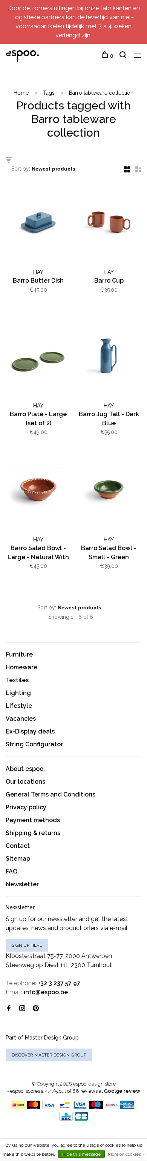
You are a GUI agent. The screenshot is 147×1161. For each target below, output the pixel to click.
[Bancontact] (65, 1107)
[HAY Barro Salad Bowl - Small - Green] (108, 491)
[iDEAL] (18, 1107)
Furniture (19, 654)
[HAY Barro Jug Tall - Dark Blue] (108, 357)
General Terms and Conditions (50, 794)
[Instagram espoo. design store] (22, 1008)
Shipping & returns (33, 833)
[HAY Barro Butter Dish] (38, 223)
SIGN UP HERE (27, 945)
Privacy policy (26, 807)
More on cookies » (126, 1154)
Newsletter (22, 884)
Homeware (21, 667)
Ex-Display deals (30, 731)
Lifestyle (19, 705)
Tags (49, 93)
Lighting (18, 693)
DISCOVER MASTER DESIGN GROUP (49, 1055)
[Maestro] (96, 1107)
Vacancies (21, 718)
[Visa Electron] (80, 1107)
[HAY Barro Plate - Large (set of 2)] (38, 357)
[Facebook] (9, 1008)
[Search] (123, 56)
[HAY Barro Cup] (108, 223)
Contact (18, 845)
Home (21, 93)
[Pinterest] (36, 1008)
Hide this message (81, 1154)
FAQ (11, 871)
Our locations (25, 781)
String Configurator (34, 744)
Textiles (17, 680)
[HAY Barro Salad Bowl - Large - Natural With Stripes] (38, 491)
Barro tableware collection (101, 93)
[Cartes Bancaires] (81, 1118)
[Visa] (49, 1107)
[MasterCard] (34, 1107)
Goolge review (122, 1091)
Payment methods (33, 820)
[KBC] (66, 1118)
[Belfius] (111, 1107)
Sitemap (18, 858)
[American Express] (127, 1107)
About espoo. (25, 768)
